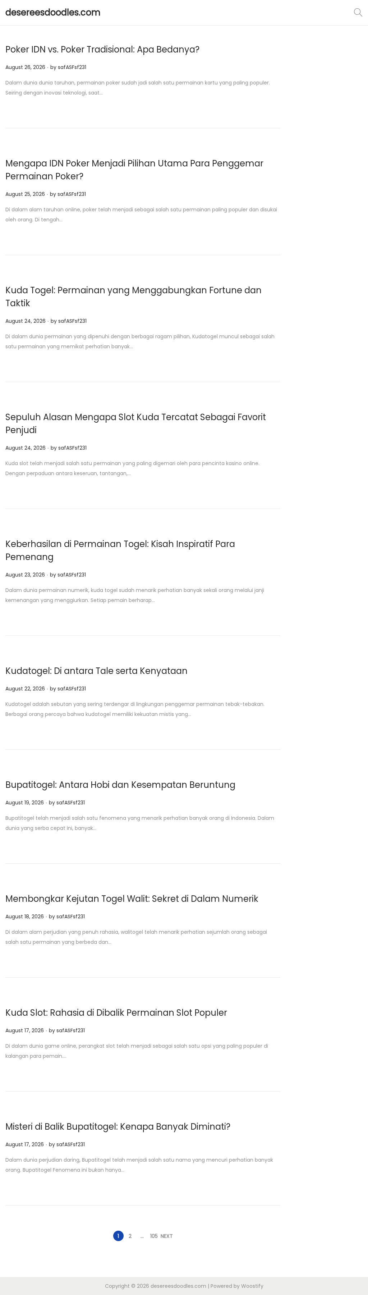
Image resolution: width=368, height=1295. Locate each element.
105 (154, 1236)
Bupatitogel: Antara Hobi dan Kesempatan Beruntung (120, 785)
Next (167, 1236)
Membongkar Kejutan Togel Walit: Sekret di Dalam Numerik (131, 899)
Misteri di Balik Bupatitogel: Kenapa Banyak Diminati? (117, 1127)
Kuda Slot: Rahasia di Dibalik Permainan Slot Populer (116, 1013)
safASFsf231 (72, 67)
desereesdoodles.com (53, 12)
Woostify (252, 1286)
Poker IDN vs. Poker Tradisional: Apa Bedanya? (102, 49)
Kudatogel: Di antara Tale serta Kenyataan (96, 671)
